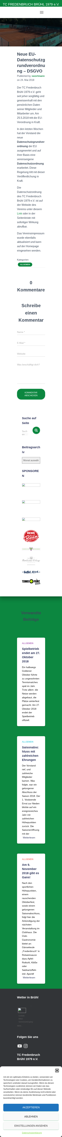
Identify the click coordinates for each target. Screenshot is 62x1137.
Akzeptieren (31, 1107)
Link (19, 213)
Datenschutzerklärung (32, 1133)
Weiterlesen (29, 837)
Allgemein (25, 264)
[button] (57, 1070)
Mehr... (20, 1025)
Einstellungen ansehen (31, 1125)
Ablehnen (31, 1116)
